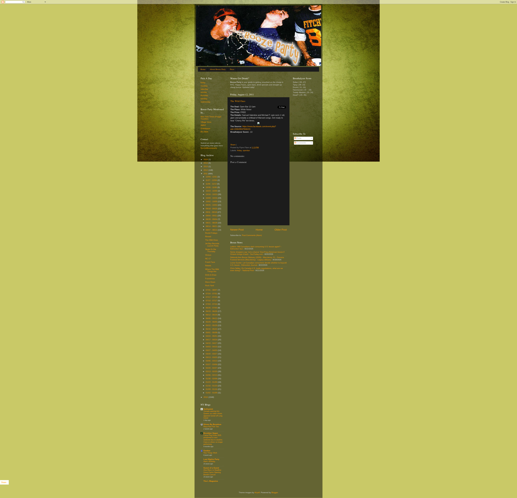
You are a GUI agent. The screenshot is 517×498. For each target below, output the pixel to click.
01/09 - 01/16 (212, 389)
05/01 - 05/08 (212, 333)
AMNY (203, 125)
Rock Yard (209, 286)
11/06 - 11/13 (211, 184)
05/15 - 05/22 (212, 329)
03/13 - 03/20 (212, 357)
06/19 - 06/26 (212, 311)
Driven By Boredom (212, 424)
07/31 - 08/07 (212, 290)
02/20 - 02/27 (212, 368)
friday (239, 150)
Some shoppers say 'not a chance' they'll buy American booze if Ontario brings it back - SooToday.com (257, 253)
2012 (206, 170)
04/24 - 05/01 (212, 336)
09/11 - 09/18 (211, 212)
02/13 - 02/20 (212, 371)
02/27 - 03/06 (212, 364)
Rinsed (208, 237)
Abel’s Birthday (209, 461)
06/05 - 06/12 (212, 318)
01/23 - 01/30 (212, 382)
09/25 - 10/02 (212, 205)
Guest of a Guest (211, 468)
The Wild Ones (237, 101)
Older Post (281, 229)
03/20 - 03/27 (212, 354)
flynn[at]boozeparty (209, 148)
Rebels (208, 266)
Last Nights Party (211, 459)
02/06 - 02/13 (212, 375)
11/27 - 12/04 (211, 180)
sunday (204, 92)
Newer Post (237, 229)
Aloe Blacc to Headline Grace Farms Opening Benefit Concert (212, 472)
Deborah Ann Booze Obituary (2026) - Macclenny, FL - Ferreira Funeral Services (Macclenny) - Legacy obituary (257, 258)
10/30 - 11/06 (211, 187)
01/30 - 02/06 (212, 379)
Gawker (206, 451)
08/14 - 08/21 (212, 226)
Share (232, 145)
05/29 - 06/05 (212, 322)
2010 (206, 397)
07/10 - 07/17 (212, 301)
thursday (204, 95)
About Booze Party (218, 69)
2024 (206, 160)
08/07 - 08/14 (212, 230)
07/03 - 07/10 (212, 304)
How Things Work (210, 453)
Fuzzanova (210, 279)
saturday (204, 89)
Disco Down (210, 282)
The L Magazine (210, 481)
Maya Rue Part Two (211, 427)
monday (204, 86)
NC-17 (208, 259)
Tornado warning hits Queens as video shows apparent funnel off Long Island (212, 414)
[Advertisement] (306, 113)
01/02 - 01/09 (212, 393)
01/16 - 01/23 (212, 386)
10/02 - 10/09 (212, 202)
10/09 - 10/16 (212, 198)
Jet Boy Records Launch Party (212, 245)
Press (232, 69)
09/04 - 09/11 (211, 216)
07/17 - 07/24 (212, 297)
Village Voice (206, 122)
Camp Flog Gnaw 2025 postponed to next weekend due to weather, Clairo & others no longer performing (213, 439)
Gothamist (208, 409)
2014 (206, 163)
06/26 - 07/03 (212, 308)
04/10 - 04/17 (212, 343)
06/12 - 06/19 (212, 315)
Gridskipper (205, 129)
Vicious (208, 255)
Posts (298, 138)
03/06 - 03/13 (212, 361)
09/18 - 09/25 (212, 209)
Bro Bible (204, 132)
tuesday (204, 99)
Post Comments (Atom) (252, 235)
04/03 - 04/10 (212, 347)
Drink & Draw (210, 275)
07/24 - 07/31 (212, 294)
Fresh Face (210, 262)
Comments (301, 143)
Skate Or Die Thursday (210, 250)
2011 (206, 174)
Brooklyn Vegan (210, 433)
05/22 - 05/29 (212, 325)
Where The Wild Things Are (212, 270)
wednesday (205, 102)
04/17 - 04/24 (212, 340)
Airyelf (257, 493)
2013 (206, 167)
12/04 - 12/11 (211, 177)
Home (203, 69)
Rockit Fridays (211, 233)
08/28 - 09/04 (212, 219)
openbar (246, 150)
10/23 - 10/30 (212, 191)
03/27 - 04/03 (212, 350)
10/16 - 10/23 (212, 194)
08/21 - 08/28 (212, 223)
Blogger (274, 493)
